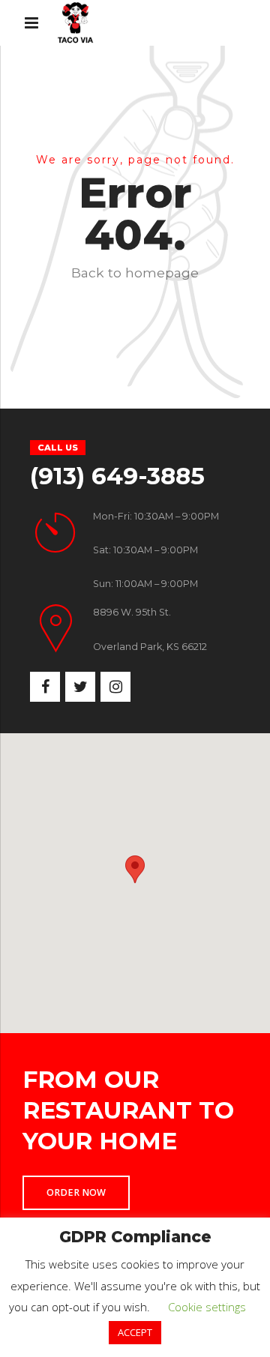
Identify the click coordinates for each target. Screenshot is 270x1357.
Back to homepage (135, 272)
